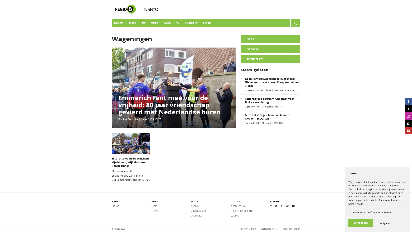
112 (143, 22)
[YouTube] (293, 206)
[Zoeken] (295, 23)
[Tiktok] (287, 206)
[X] (276, 206)
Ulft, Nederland (159, 9)
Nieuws (118, 22)
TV (177, 22)
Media (154, 22)
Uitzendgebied (198, 211)
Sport (132, 22)
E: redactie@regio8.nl (242, 211)
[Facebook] (271, 206)
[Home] (125, 9)
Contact (235, 215)
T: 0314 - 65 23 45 (239, 206)
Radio (167, 22)
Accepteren (360, 223)
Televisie (155, 211)
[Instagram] (282, 206)
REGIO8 (207, 22)
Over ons (195, 206)
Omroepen (191, 22)
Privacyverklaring (248, 228)
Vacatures (196, 215)
